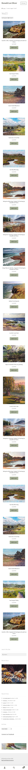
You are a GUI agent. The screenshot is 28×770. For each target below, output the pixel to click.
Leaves (4, 703)
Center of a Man (6, 705)
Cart (21, 766)
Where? (4, 707)
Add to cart (14, 47)
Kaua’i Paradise (6, 714)
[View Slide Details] (14, 674)
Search (14, 767)
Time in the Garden (7, 709)
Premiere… (5, 700)
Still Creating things (7, 716)
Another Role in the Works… (9, 719)
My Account (4, 767)
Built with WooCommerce (8, 760)
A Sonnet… (5, 712)
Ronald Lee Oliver (9, 3)
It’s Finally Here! (6, 698)
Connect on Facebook (8, 734)
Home (4, 8)
